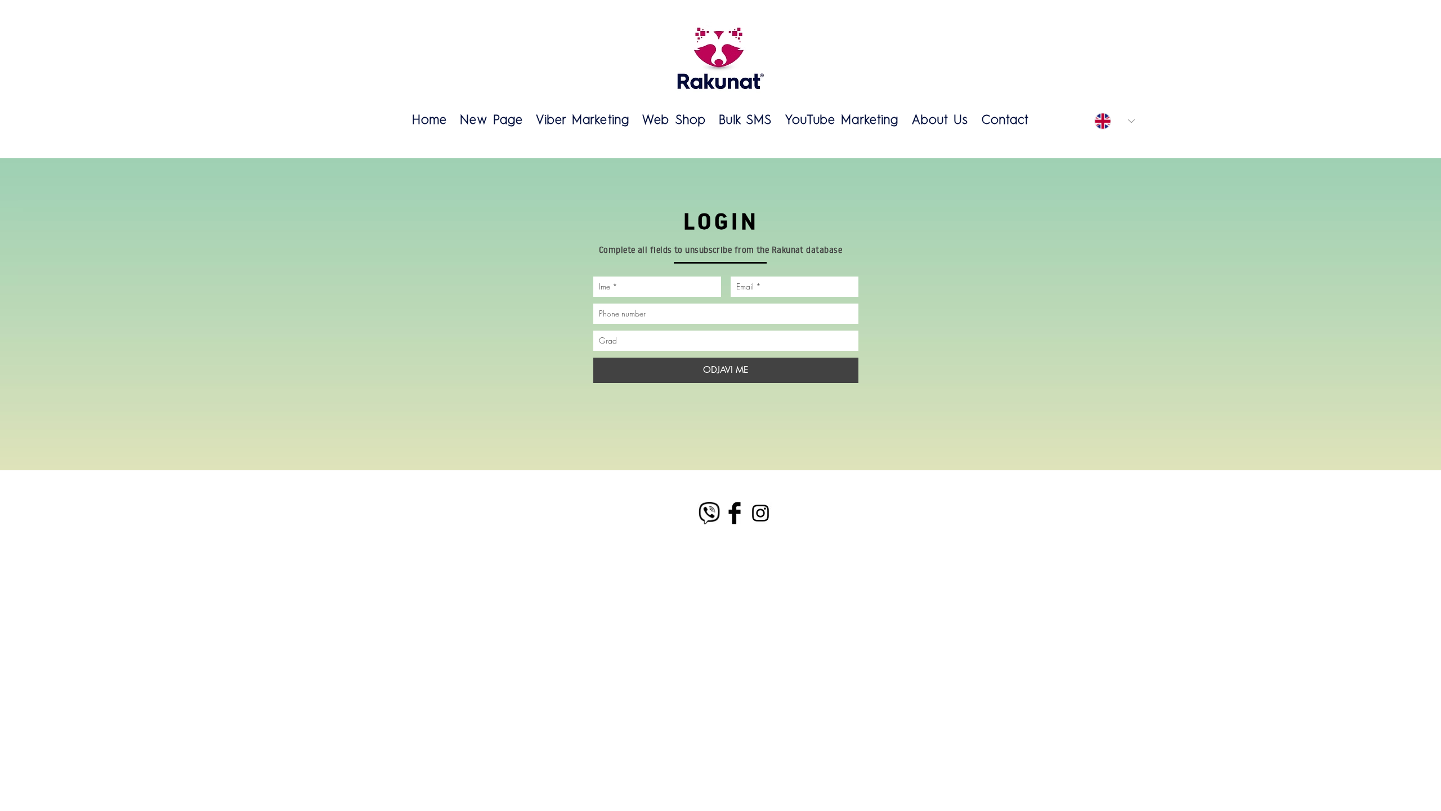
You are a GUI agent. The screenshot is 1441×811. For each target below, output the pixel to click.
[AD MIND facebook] (734, 513)
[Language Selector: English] (1114, 121)
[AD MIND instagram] (760, 513)
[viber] (708, 513)
